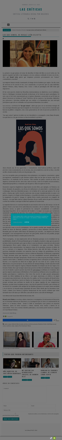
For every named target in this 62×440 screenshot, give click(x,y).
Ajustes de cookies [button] (17, 222)
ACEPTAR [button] (26, 222)
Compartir (58, 437)
